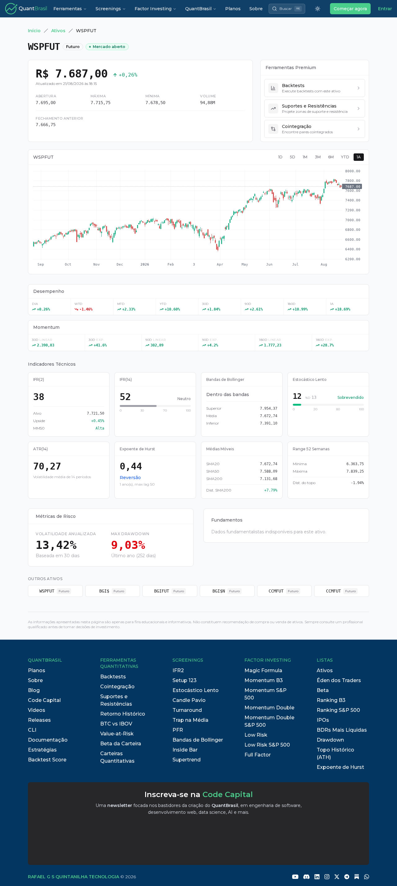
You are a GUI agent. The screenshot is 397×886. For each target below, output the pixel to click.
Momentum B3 (263, 680)
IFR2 (178, 670)
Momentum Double (269, 708)
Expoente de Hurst (340, 767)
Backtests (113, 677)
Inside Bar (185, 750)
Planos (233, 8)
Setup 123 (184, 680)
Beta (323, 690)
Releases (39, 720)
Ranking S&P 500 (338, 710)
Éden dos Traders (339, 680)
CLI (32, 730)
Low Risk (255, 735)
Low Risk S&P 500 (267, 745)
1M (305, 157)
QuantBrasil (198, 8)
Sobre (256, 8)
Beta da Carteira (120, 744)
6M (331, 157)
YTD (345, 157)
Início (34, 30)
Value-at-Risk (117, 734)
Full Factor (257, 755)
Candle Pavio (189, 700)
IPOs (323, 720)
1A (359, 157)
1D (280, 157)
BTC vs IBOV (116, 724)
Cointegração (117, 687)
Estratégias (42, 750)
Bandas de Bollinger (197, 740)
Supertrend (186, 760)
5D (292, 157)
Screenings (108, 8)
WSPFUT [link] (86, 30)
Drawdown (330, 740)
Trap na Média (190, 720)
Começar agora (350, 8)
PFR (177, 730)
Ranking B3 (331, 700)
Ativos (58, 30)
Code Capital (44, 700)
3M (318, 157)
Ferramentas (67, 8)
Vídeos (36, 710)
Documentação (48, 740)
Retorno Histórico (122, 714)
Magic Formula (263, 670)
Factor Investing (153, 8)
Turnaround (187, 710)
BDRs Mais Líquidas (342, 730)
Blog (34, 690)
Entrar (385, 8)
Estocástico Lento (195, 690)
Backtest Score (47, 760)
